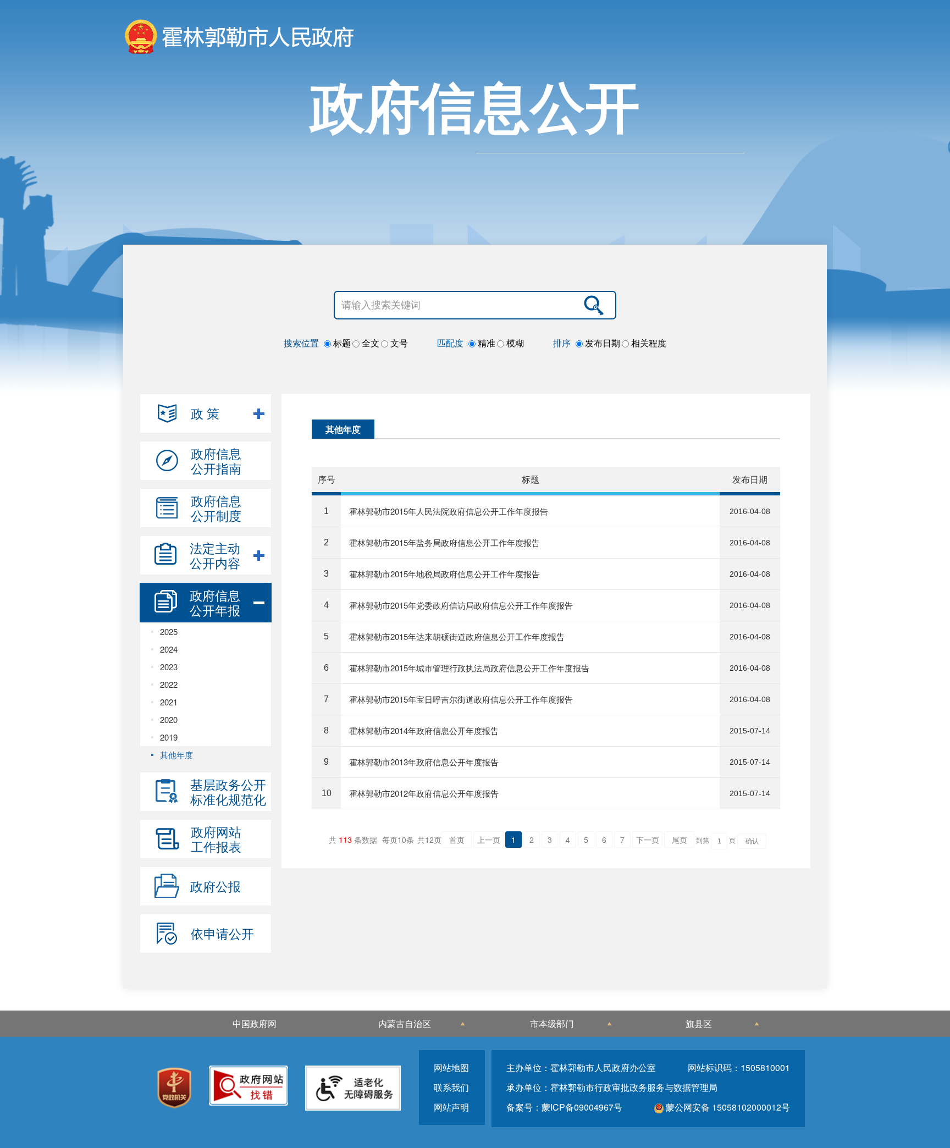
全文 (369, 343)
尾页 (679, 839)
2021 (169, 702)
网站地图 (451, 1067)
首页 (457, 839)
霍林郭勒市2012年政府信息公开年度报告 (424, 793)
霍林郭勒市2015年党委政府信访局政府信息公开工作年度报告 (461, 605)
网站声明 (451, 1107)
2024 (169, 649)
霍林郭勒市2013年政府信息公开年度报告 (424, 762)
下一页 (647, 839)
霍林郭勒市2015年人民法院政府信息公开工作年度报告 (448, 511)
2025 (169, 631)
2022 (169, 684)
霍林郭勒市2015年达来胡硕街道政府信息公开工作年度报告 (457, 636)
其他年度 (176, 754)
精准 (485, 343)
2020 (169, 719)
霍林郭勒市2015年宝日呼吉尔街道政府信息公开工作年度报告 (461, 699)
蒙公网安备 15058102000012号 (727, 1107)
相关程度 (647, 343)
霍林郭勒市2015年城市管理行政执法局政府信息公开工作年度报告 (469, 668)
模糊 (514, 343)
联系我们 (451, 1087)
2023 (169, 666)
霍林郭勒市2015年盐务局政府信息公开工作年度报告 (444, 542)
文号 (398, 343)
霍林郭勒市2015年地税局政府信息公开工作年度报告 (444, 573)
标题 (341, 343)
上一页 (488, 839)
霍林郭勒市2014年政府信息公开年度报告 (424, 730)
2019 (169, 737)
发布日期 (601, 343)
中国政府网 (255, 1023)
